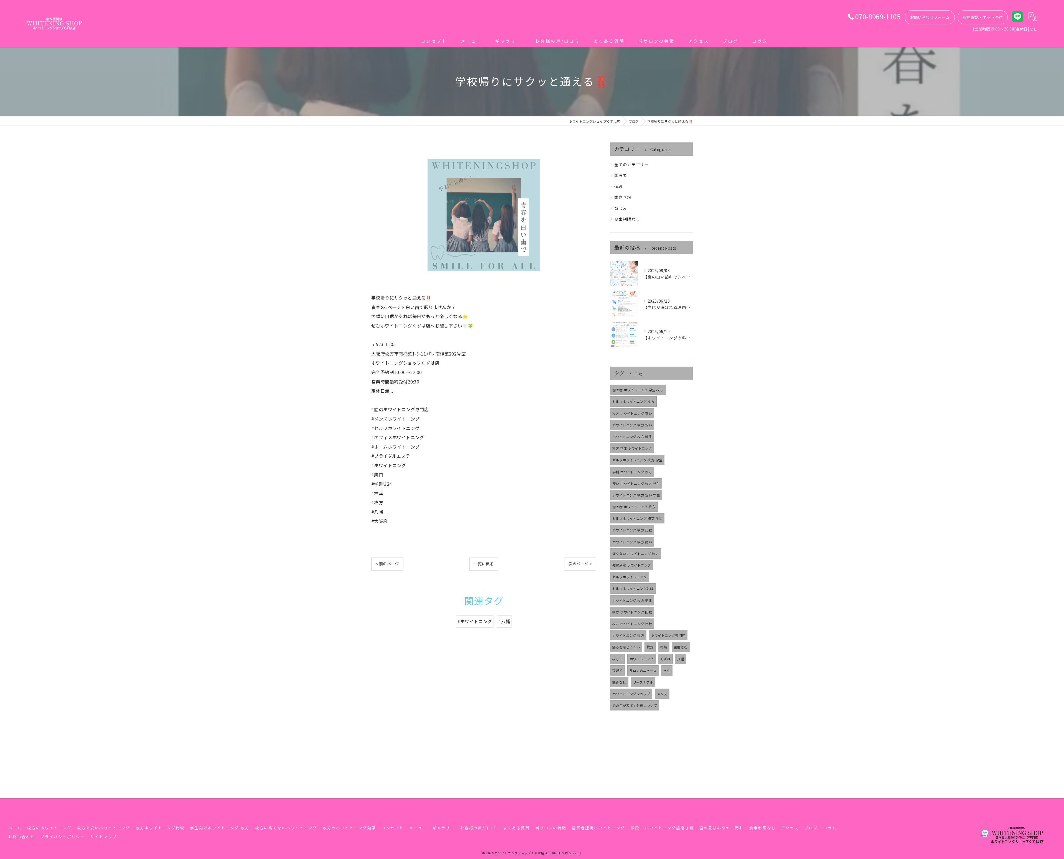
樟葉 (663, 647)
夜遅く (617, 670)
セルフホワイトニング (629, 576)
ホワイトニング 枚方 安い (632, 425)
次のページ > (580, 563)
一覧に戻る (484, 563)
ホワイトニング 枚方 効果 (632, 600)
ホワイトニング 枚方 (628, 635)
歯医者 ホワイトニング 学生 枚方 (637, 389)
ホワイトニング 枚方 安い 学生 (636, 495)
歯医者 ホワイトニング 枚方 (634, 506)
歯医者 (620, 175)
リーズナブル (643, 682)
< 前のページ (387, 563)
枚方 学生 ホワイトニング (632, 448)
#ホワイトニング (474, 621)
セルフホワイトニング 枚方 (633, 401)
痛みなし (619, 682)
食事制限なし (627, 219)
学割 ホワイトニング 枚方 (632, 471)
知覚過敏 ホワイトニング (631, 565)
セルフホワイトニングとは (633, 588)
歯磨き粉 (622, 197)
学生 (666, 670)
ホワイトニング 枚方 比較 (632, 530)
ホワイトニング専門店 (668, 635)
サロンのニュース (643, 670)
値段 (618, 186)
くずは (665, 658)
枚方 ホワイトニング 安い (632, 413)
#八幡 (504, 621)
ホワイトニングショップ (631, 693)
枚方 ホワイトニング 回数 (632, 612)
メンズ (662, 693)
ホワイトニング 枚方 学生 (632, 436)
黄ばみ (620, 208)
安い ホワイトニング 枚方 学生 (636, 483)
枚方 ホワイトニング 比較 (632, 623)
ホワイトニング (642, 658)
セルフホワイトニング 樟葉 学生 (637, 518)
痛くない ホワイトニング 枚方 (635, 553)
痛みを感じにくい (626, 647)
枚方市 (617, 658)
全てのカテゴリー (631, 164)
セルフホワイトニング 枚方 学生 (637, 459)
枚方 (650, 647)
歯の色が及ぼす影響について (634, 705)
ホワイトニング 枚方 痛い (632, 542)
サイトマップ (103, 836)
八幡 (680, 658)
